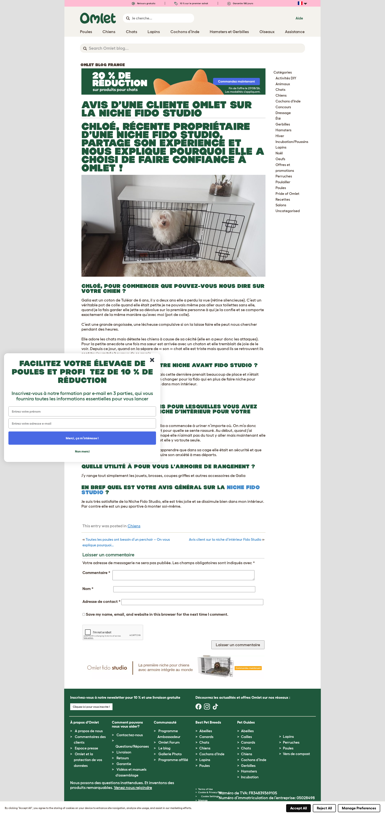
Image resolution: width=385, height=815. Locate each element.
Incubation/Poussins (292, 142)
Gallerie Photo (170, 754)
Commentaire (96, 572)
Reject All (324, 808)
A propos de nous (89, 731)
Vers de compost (296, 754)
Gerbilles (283, 124)
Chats (280, 90)
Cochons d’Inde (253, 760)
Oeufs (280, 159)
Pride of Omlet (287, 194)
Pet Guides (246, 722)
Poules (281, 188)
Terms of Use (205, 789)
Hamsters (283, 130)
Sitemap (203, 800)
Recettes (283, 199)
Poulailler (283, 182)
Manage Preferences (359, 808)
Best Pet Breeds (208, 722)
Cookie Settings (210, 796)
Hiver (280, 136)
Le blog (164, 748)
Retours (123, 758)
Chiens (134, 526)
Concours (283, 107)
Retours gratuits (146, 3)
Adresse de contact (101, 601)
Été (278, 118)
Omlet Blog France (102, 65)
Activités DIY (286, 78)
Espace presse (86, 748)
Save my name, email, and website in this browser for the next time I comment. (157, 614)
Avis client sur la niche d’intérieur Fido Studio (225, 540)
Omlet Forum (169, 742)
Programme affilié (173, 760)
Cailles (246, 737)
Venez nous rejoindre (133, 787)
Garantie (124, 764)
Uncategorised (288, 211)
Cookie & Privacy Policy (211, 792)
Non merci (82, 451)
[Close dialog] (152, 360)
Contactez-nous (130, 735)
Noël (279, 153)
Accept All (298, 808)
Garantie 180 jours (242, 3)
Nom (87, 588)
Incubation (249, 777)
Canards (206, 737)
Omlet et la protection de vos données (88, 760)
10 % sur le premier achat (193, 3)
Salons (281, 205)
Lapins (281, 147)
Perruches (284, 176)
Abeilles (205, 731)
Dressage (283, 113)
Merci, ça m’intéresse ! (82, 438)
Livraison (124, 752)
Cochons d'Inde (288, 101)
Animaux (283, 84)
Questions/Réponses (132, 746)
